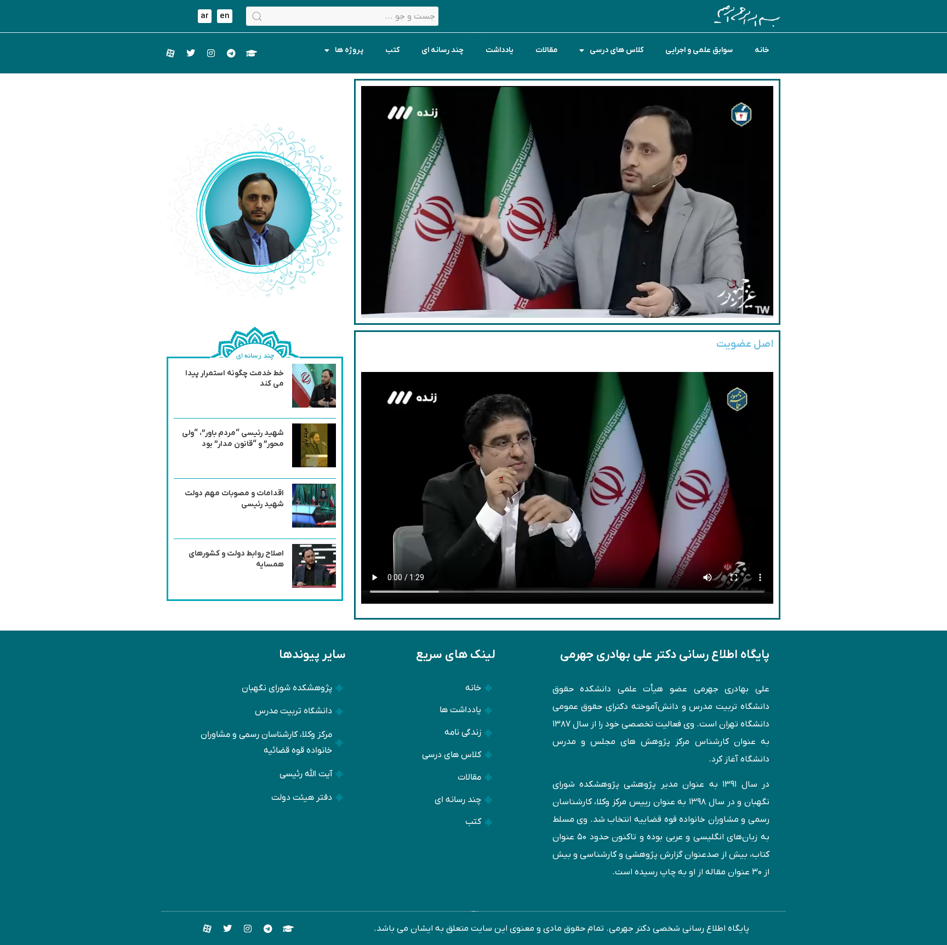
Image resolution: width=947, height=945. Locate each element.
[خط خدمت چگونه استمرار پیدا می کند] (314, 405)
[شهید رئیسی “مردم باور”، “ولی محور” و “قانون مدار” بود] (314, 465)
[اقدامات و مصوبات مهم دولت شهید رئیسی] (314, 525)
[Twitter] (190, 53)
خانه (762, 50)
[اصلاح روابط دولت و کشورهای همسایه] (314, 585)
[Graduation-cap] (251, 53)
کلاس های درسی (616, 50)
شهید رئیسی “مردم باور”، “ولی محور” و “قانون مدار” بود (233, 438)
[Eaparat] (170, 53)
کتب (392, 50)
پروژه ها (349, 50)
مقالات (546, 50)
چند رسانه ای (442, 50)
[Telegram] (231, 53)
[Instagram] (211, 53)
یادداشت (500, 50)
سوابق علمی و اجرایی (699, 50)
